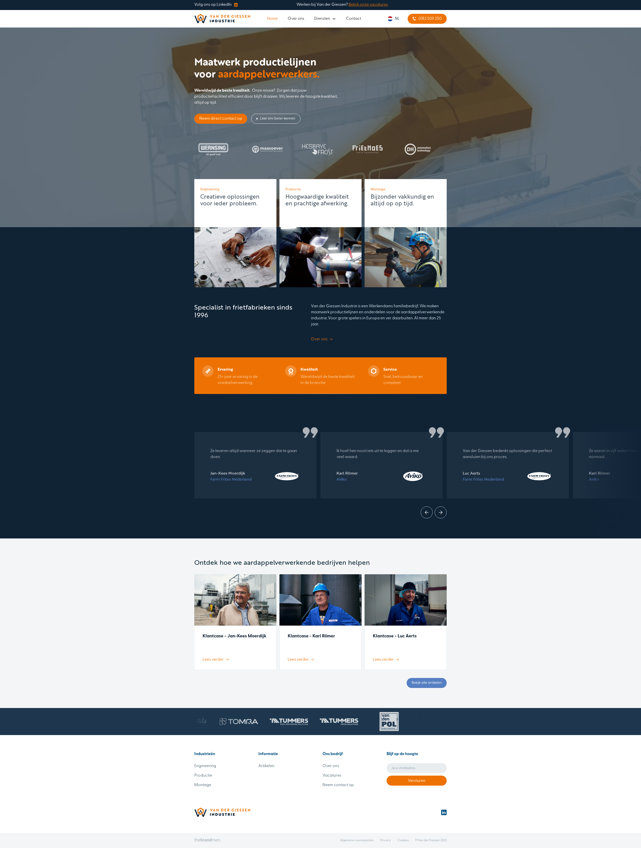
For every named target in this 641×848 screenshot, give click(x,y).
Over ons (296, 19)
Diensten (322, 19)
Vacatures (332, 776)
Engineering (205, 766)
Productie (203, 776)
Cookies (403, 840)
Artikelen (266, 766)
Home (272, 19)
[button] (325, 18)
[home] (222, 18)
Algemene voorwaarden (357, 840)
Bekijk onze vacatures (368, 5)
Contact (353, 19)
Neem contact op (338, 785)
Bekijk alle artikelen (427, 683)
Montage (202, 785)
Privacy (385, 840)
